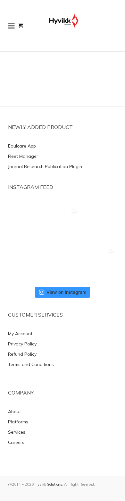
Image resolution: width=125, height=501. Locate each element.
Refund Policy (22, 354)
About (14, 411)
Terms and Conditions (31, 364)
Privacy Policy (22, 344)
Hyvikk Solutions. (49, 484)
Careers (16, 442)
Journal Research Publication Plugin (45, 166)
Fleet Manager (23, 156)
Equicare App (22, 146)
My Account (20, 333)
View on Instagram (66, 292)
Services (16, 432)
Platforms (18, 422)
